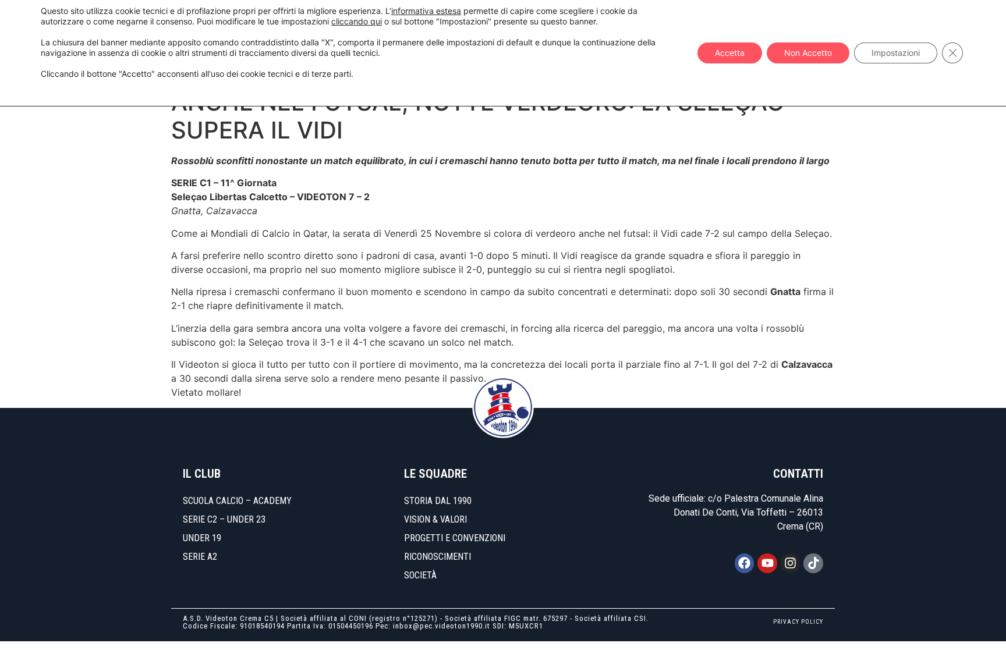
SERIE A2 (200, 556)
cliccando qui (356, 21)
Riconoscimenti (437, 556)
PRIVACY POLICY (798, 622)
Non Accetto (808, 53)
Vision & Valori (435, 519)
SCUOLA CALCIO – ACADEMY (237, 500)
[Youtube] (767, 563)
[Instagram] (790, 563)
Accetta (730, 53)
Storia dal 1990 (438, 500)
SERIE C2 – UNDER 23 (224, 519)
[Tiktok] (813, 563)
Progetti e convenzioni (454, 538)
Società (420, 575)
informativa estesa (426, 11)
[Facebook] (744, 563)
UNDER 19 (202, 538)
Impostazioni (896, 53)
